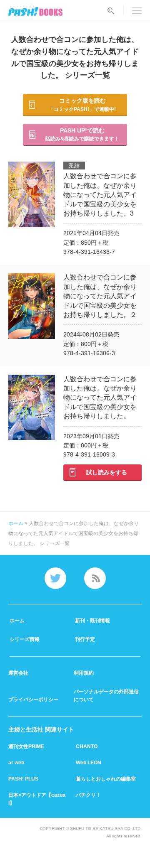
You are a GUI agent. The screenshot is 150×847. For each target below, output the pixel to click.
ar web (16, 763)
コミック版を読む (82, 104)
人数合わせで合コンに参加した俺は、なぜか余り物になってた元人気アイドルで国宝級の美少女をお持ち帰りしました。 (100, 398)
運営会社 (18, 673)
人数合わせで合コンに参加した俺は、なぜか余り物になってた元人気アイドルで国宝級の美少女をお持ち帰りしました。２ (100, 296)
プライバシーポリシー (33, 699)
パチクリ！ (88, 795)
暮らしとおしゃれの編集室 (106, 779)
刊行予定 (85, 639)
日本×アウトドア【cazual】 (36, 799)
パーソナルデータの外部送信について (106, 695)
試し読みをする (106, 472)
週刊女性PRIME (26, 746)
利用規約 (84, 673)
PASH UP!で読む (82, 134)
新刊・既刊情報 (92, 621)
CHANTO (87, 746)
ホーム (16, 523)
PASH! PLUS (23, 779)
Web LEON (88, 763)
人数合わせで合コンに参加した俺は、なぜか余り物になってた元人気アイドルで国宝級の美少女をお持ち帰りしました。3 (100, 194)
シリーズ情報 (25, 639)
